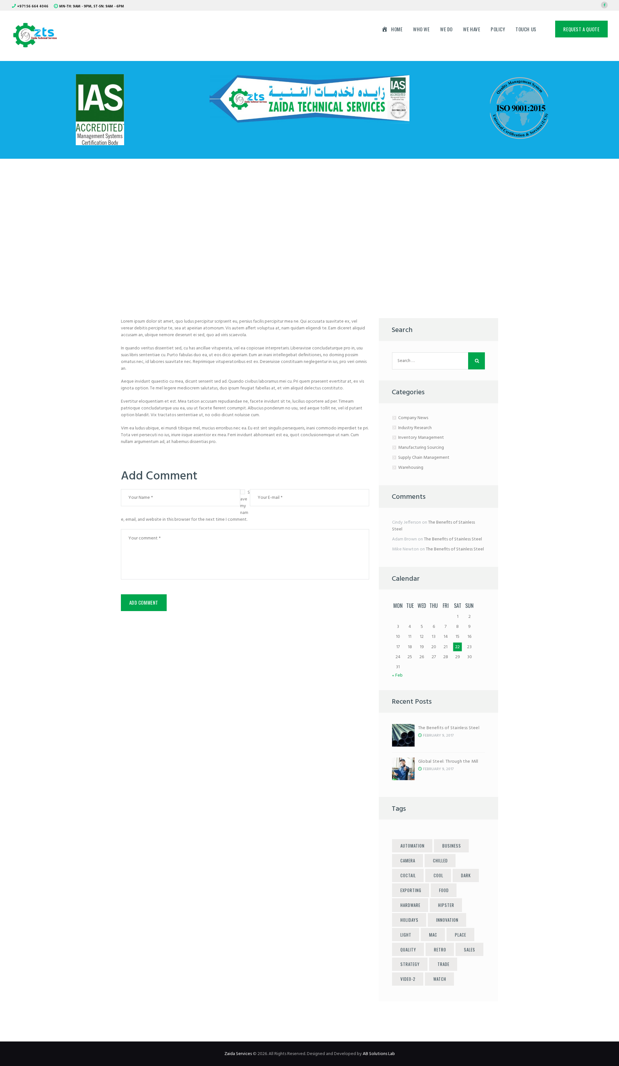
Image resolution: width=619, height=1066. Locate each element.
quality (408, 949)
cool (438, 875)
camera (407, 860)
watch (439, 979)
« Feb (397, 675)
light (405, 934)
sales (469, 949)
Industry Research (415, 428)
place (460, 934)
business (451, 845)
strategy (410, 964)
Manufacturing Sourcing (421, 447)
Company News (413, 418)
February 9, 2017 (438, 735)
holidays (409, 920)
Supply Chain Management (423, 457)
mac (433, 934)
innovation (447, 920)
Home (241, 228)
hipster (446, 905)
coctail (408, 875)
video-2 (408, 979)
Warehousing (410, 467)
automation (412, 845)
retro (440, 949)
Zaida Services (238, 1054)
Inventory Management (421, 437)
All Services (278, 228)
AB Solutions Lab (379, 1054)
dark (466, 875)
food (444, 890)
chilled (440, 860)
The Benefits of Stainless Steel (433, 526)
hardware (410, 905)
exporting (410, 890)
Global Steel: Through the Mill (448, 761)
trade (443, 964)
